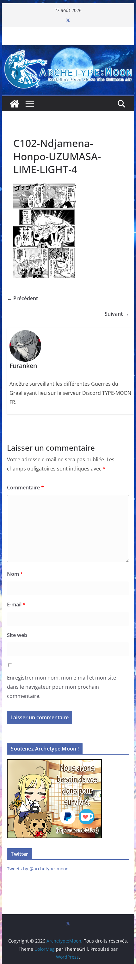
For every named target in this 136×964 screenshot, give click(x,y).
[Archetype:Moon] (68, 49)
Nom (15, 573)
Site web (17, 635)
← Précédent (22, 298)
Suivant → (117, 313)
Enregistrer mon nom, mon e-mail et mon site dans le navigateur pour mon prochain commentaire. (61, 686)
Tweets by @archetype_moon (38, 869)
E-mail (16, 604)
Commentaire (25, 487)
